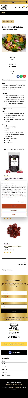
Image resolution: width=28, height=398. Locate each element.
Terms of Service (15, 319)
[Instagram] (12, 337)
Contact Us (5, 358)
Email (2, 303)
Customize (13, 210)
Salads (11, 21)
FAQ (3, 364)
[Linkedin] (19, 337)
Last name (4, 296)
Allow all (14, 206)
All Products (6, 175)
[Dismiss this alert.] (26, 2)
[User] (19, 7)
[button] (16, 7)
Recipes (7, 21)
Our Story (5, 372)
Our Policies (6, 375)
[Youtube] (15, 337)
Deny (14, 214)
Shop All (4, 370)
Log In (4, 367)
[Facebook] (9, 337)
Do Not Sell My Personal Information (14, 384)
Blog (4, 21)
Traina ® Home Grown (15, 387)
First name (4, 290)
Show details (21, 201)
